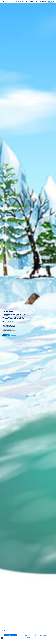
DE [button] (45, 1)
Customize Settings (43, 635)
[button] (42, 1)
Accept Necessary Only (26, 635)
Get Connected (6, 335)
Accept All (11, 635)
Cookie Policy (28, 637)
